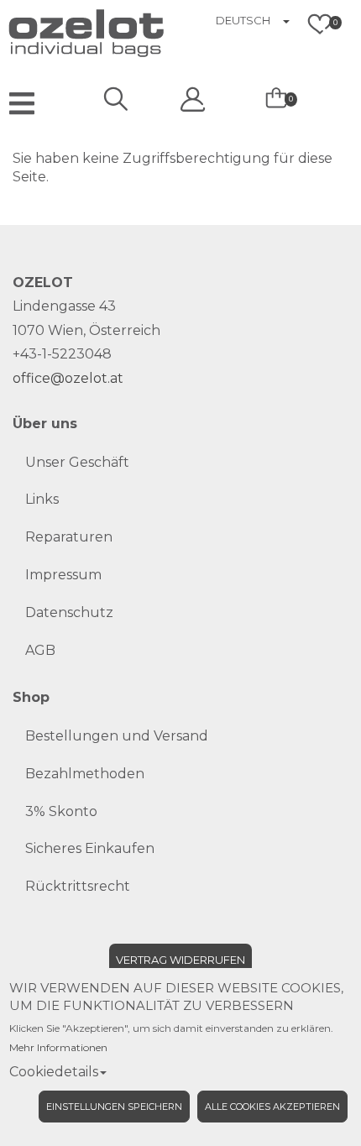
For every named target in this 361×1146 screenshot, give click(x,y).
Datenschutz (69, 612)
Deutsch (243, 20)
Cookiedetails (53, 1072)
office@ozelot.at (68, 378)
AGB (40, 650)
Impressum (63, 575)
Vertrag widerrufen (180, 959)
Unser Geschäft (77, 462)
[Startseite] (42, 30)
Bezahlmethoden (84, 774)
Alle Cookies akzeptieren (272, 1106)
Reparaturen (68, 537)
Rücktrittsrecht (77, 886)
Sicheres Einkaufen (89, 848)
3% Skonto (61, 811)
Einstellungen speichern (114, 1106)
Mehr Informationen (58, 1047)
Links (42, 499)
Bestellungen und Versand (116, 736)
